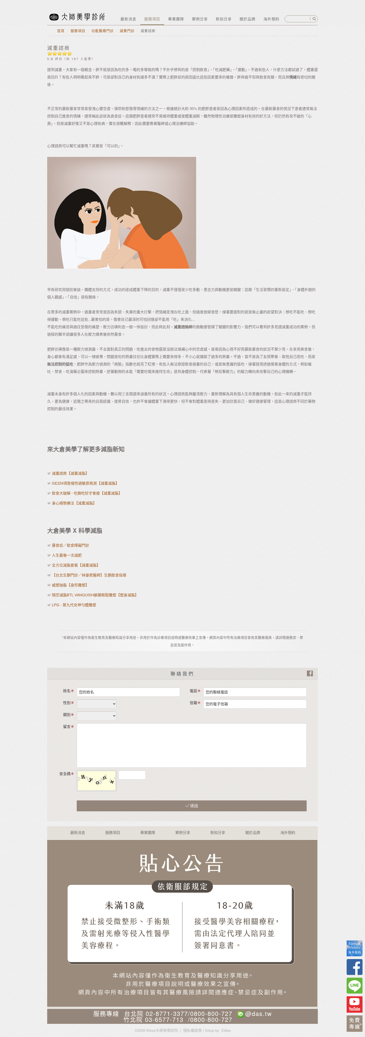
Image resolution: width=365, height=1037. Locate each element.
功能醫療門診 (102, 30)
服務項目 (152, 18)
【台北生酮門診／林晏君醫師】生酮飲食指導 (89, 574)
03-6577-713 (164, 1019)
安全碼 (65, 773)
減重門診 (127, 30)
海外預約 (271, 18)
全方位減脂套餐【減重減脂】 (76, 565)
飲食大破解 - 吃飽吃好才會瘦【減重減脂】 (87, 493)
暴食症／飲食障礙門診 (70, 545)
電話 (193, 690)
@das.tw (258, 1013)
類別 (67, 714)
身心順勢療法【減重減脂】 (74, 502)
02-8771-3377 (167, 1013)
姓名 (67, 690)
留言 (67, 726)
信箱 (193, 702)
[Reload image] (150, 773)
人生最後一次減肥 (67, 555)
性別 (67, 702)
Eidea (226, 1030)
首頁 (61, 30)
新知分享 (224, 18)
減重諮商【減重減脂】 (70, 473)
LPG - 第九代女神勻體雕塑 (73, 604)
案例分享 (200, 18)
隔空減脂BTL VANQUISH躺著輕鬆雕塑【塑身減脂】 (95, 594)
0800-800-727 (211, 1013)
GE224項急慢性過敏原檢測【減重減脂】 (85, 483)
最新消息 (128, 18)
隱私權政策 (192, 1030)
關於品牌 (248, 18)
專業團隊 (176, 18)
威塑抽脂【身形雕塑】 (71, 584)
